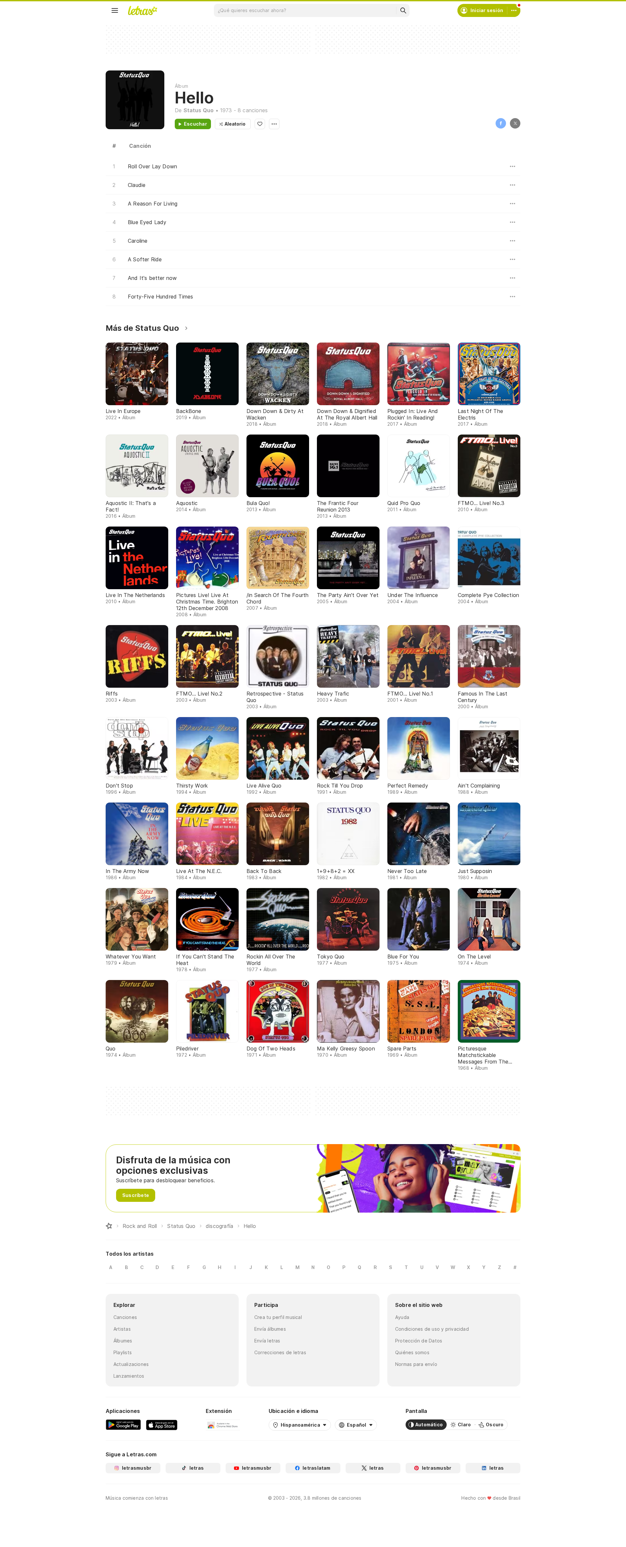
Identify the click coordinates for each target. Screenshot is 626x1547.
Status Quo (199, 110)
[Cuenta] (513, 10)
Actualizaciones (131, 1364)
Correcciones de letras (280, 1352)
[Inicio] (109, 1226)
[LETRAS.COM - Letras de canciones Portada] (142, 10)
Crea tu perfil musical (278, 1317)
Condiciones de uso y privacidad (432, 1329)
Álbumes (122, 1340)
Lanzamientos (128, 1376)
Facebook (501, 123)
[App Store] (161, 1424)
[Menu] (115, 10)
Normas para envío (416, 1364)
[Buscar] (403, 10)
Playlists (122, 1352)
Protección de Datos (418, 1340)
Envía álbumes (270, 1329)
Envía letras (267, 1340)
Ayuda (402, 1317)
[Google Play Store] (123, 1424)
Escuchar (195, 124)
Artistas (122, 1329)
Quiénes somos (412, 1352)
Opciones (274, 124)
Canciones (125, 1317)
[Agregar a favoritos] (260, 124)
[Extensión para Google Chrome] (223, 1424)
